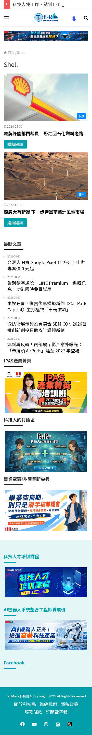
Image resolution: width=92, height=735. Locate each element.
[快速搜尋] (85, 19)
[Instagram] (46, 724)
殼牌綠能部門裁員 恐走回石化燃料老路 (43, 133)
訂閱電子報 (57, 712)
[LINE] (58, 724)
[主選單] (6, 19)
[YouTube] (34, 724)
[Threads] (70, 724)
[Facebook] (22, 724)
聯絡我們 (48, 704)
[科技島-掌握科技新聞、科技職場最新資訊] (46, 17)
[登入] (74, 20)
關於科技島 (25, 704)
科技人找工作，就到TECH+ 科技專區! (50, 4)
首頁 (10, 52)
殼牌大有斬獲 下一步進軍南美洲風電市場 (44, 212)
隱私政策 (69, 704)
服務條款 (33, 712)
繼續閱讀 (15, 144)
